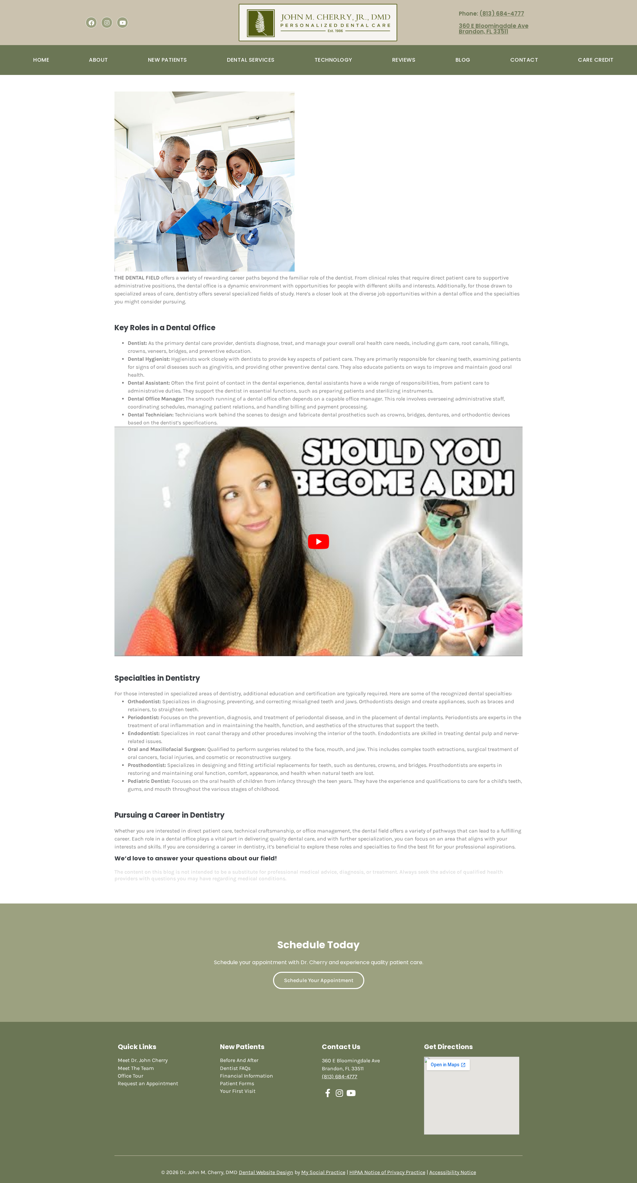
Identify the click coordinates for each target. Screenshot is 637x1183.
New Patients (167, 60)
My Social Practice (323, 1172)
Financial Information (246, 1076)
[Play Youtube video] (318, 541)
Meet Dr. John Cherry (143, 1060)
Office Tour (130, 1076)
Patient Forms (237, 1083)
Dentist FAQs (235, 1068)
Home (41, 60)
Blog (463, 60)
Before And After (239, 1060)
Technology (333, 60)
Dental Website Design (266, 1172)
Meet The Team (136, 1068)
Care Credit (596, 60)
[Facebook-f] (327, 1093)
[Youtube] (122, 22)
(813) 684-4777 (501, 14)
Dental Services (251, 60)
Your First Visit (237, 1091)
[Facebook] (91, 22)
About (98, 60)
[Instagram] (106, 22)
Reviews (404, 60)
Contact (524, 60)
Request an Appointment (148, 1083)
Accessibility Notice (452, 1172)
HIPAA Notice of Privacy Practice (387, 1172)
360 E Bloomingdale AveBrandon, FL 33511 (494, 28)
